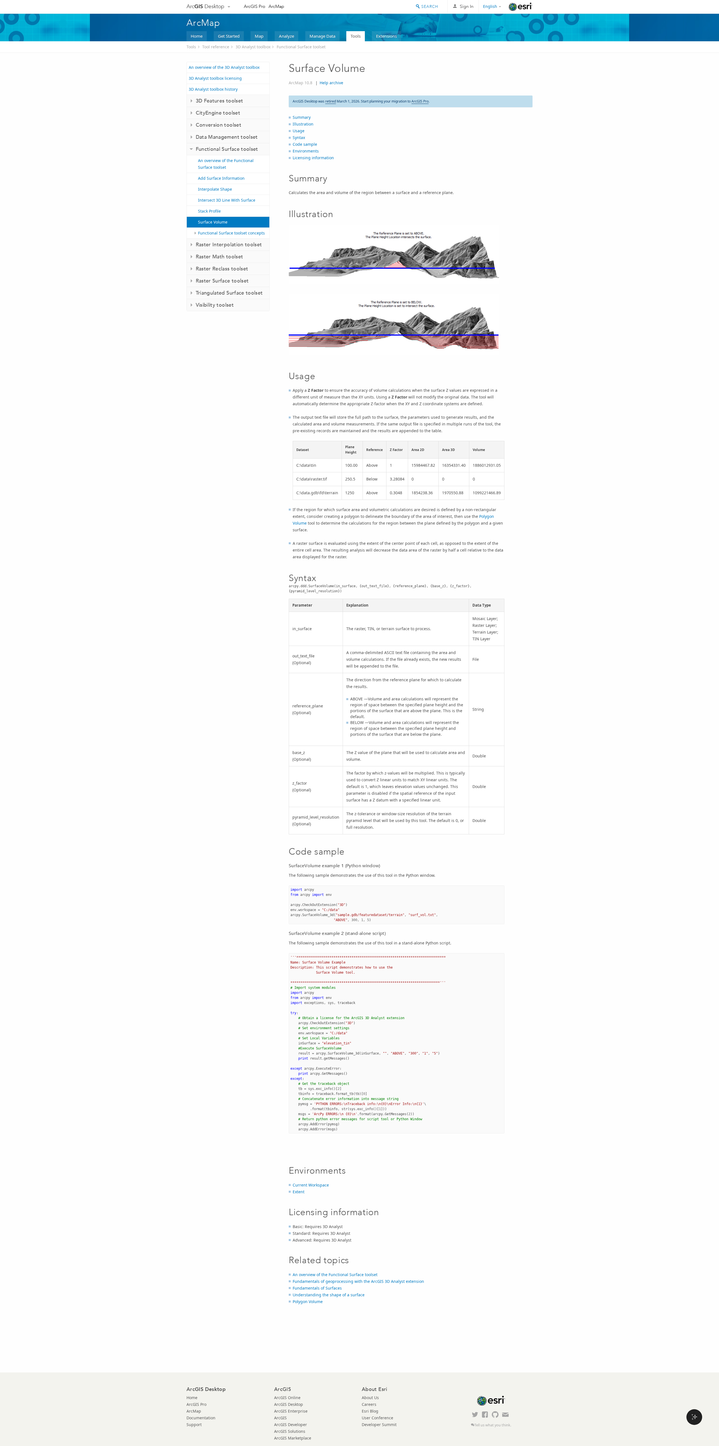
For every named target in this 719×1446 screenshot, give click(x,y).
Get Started (229, 36)
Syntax (299, 137)
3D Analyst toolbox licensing (215, 78)
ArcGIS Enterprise (291, 1411)
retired (330, 101)
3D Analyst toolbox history (213, 89)
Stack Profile (209, 211)
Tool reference (215, 46)
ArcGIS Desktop (288, 1404)
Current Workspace (311, 1185)
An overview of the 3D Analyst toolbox (224, 67)
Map (259, 36)
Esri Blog (370, 1411)
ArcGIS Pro (254, 6)
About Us (370, 1397)
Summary (302, 117)
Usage (298, 130)
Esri (521, 6)
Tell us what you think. (492, 1425)
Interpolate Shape (215, 189)
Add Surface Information (221, 178)
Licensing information (313, 157)
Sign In (467, 6)
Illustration (303, 124)
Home (196, 36)
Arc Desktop (205, 6)
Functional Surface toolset (301, 46)
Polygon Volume (308, 1301)
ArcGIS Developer (290, 1424)
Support (194, 1424)
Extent (298, 1191)
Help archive (331, 82)
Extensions (386, 36)
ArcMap (276, 6)
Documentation (200, 1417)
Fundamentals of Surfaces (317, 1288)
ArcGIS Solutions (289, 1431)
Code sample (305, 144)
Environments (306, 151)
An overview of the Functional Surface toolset (226, 164)
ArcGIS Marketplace (292, 1438)
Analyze (286, 36)
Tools (356, 36)
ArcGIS (280, 1417)
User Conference (377, 1417)
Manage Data (322, 36)
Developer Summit (379, 1424)
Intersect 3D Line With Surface (226, 200)
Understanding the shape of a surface (329, 1294)
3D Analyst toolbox (253, 46)
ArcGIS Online (287, 1397)
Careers (369, 1404)
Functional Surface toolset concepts (231, 233)
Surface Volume (212, 222)
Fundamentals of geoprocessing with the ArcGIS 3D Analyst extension (358, 1281)
